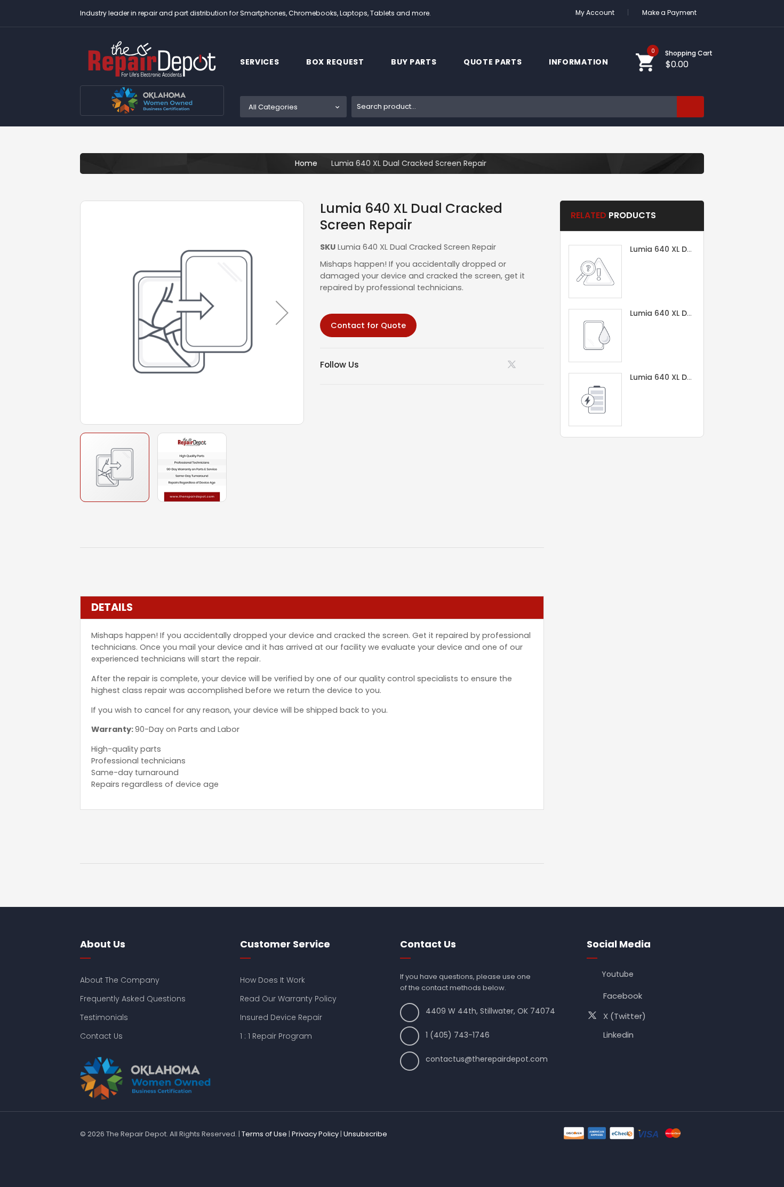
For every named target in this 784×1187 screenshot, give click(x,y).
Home (306, 163)
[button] (282, 312)
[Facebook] (540, 364)
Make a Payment (669, 12)
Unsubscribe (365, 1134)
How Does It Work (272, 980)
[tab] (312, 607)
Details (112, 608)
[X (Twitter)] (513, 367)
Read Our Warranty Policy (288, 998)
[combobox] (527, 106)
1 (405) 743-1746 (458, 1035)
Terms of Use (264, 1134)
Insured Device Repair (281, 1017)
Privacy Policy (315, 1134)
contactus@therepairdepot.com (487, 1059)
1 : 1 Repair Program (276, 1036)
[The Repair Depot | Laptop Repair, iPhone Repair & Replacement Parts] (152, 59)
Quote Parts (493, 62)
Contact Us (101, 1036)
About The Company (119, 980)
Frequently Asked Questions (133, 998)
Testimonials (104, 1017)
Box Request (336, 62)
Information (579, 62)
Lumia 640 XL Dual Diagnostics (688, 249)
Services (260, 62)
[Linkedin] (486, 364)
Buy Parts (414, 62)
